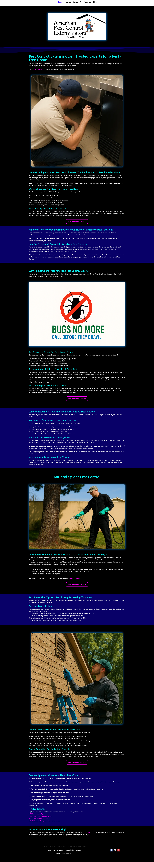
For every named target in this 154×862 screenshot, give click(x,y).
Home (60, 2)
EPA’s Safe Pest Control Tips (38, 818)
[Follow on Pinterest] (118, 850)
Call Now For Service (77, 221)
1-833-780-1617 (38, 69)
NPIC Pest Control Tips (36, 814)
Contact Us (77, 2)
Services (68, 2)
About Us (87, 2)
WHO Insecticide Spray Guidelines (40, 816)
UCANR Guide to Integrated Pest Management (44, 821)
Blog (95, 2)
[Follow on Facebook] (111, 850)
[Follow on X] (115, 850)
